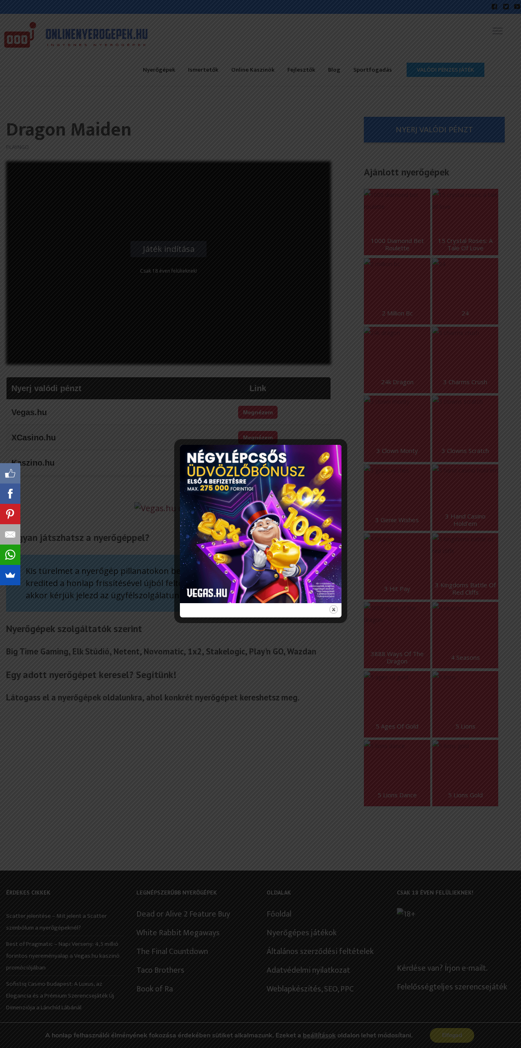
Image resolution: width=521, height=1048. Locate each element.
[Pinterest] (10, 514)
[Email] (10, 534)
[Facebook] (10, 494)
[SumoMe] (10, 575)
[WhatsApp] (10, 555)
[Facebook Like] (10, 473)
